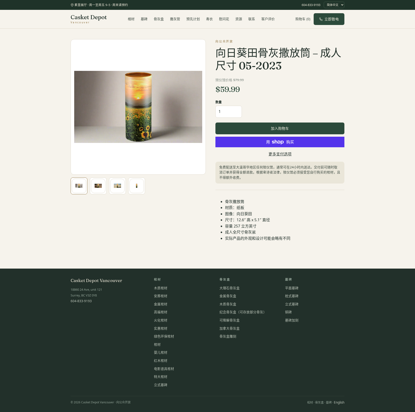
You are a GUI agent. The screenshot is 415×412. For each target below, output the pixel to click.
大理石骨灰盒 (230, 288)
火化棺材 (160, 320)
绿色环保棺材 (164, 336)
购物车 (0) (302, 19)
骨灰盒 (159, 19)
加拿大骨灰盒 (230, 328)
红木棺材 (160, 360)
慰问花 (224, 19)
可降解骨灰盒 (230, 320)
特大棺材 (160, 377)
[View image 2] (98, 186)
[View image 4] (136, 186)
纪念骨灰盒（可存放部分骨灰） (243, 312)
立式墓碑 (160, 385)
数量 (218, 102)
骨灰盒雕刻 (228, 336)
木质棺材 (160, 288)
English (339, 402)
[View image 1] (79, 186)
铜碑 (288, 312)
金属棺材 (160, 304)
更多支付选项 (280, 154)
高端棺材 (160, 312)
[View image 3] (117, 186)
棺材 (131, 19)
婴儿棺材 (160, 352)
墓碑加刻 (292, 320)
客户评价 (268, 19)
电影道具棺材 (164, 369)
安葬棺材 (160, 296)
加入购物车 (280, 128)
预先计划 (193, 19)
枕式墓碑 (292, 296)
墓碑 (144, 19)
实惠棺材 (160, 328)
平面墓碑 (292, 288)
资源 (238, 19)
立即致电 (331, 19)
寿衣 (209, 19)
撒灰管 (175, 19)
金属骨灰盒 (228, 296)
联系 (251, 19)
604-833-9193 (311, 5)
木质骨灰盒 (228, 304)
